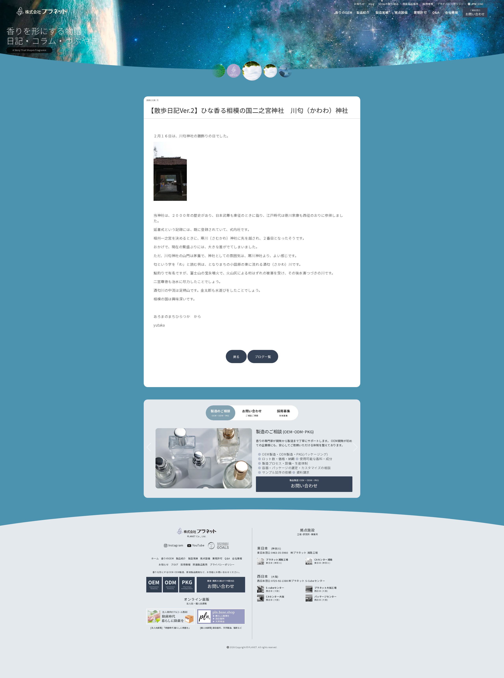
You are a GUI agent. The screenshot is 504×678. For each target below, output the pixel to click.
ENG (481, 4)
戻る (236, 356)
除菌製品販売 (411, 4)
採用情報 (427, 4)
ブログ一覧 (263, 356)
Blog (371, 4)
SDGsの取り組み (388, 4)
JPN (473, 4)
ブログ (174, 564)
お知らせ (359, 4)
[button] (355, 447)
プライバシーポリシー (450, 4)
